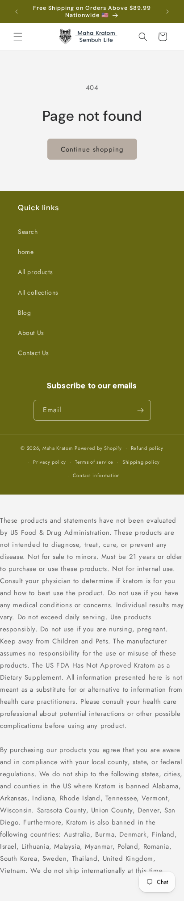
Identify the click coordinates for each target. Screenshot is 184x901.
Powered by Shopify (98, 448)
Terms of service (94, 461)
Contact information (96, 475)
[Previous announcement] (16, 11)
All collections (38, 292)
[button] (18, 37)
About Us (31, 332)
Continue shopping (92, 149)
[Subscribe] (141, 410)
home (25, 251)
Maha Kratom (57, 448)
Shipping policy (141, 461)
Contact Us (33, 352)
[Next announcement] (167, 11)
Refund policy (147, 448)
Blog (24, 312)
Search (28, 231)
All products (35, 271)
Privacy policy (49, 461)
